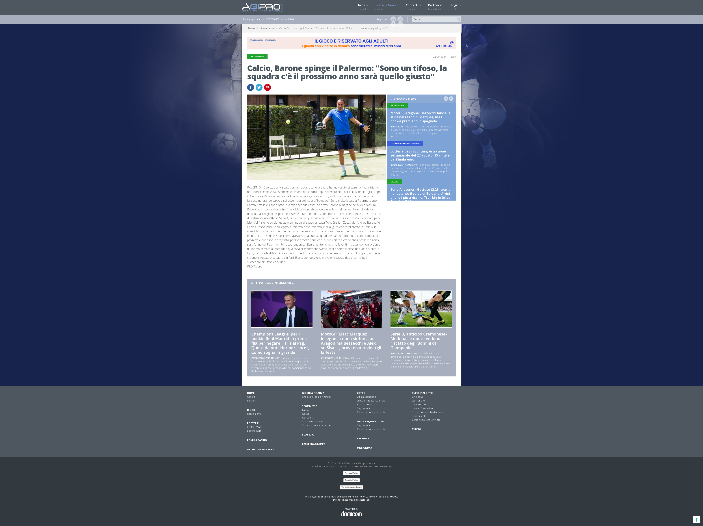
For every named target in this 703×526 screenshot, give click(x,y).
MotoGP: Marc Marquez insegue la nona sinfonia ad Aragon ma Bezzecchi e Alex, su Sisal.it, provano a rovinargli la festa (351, 343)
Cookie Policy (351, 480)
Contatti (412, 6)
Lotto (361, 393)
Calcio (305, 410)
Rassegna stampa (313, 444)
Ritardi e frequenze (367, 404)
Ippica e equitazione (370, 421)
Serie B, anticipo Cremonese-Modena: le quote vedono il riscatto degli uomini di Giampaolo (418, 340)
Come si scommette (312, 421)
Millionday (364, 447)
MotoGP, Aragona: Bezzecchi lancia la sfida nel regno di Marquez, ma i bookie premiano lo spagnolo (420, 117)
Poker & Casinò (257, 440)
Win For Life (418, 400)
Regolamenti (364, 425)
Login (455, 6)
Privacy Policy (351, 473)
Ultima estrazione (366, 396)
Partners (435, 6)
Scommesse (267, 28)
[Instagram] (399, 19)
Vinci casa (417, 396)
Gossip (306, 413)
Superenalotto (422, 393)
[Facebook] (392, 24)
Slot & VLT (309, 434)
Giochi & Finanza (313, 393)
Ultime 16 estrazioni (422, 408)
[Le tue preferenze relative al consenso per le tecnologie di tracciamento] (696, 519)
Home (361, 6)
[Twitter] (399, 24)
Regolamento (254, 413)
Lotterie (252, 423)
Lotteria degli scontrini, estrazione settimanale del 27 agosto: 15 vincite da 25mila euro (420, 155)
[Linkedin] (392, 19)
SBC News (363, 438)
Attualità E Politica (260, 449)
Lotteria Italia (254, 430)
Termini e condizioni (351, 487)
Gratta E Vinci (254, 427)
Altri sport (307, 417)
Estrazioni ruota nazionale (371, 400)
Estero (416, 429)
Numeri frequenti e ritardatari (428, 412)
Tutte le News (386, 6)
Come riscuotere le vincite (316, 425)
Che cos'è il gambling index (316, 396)
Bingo (251, 410)
